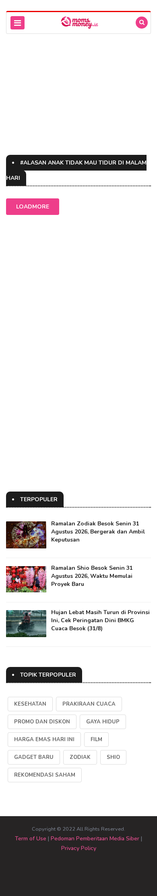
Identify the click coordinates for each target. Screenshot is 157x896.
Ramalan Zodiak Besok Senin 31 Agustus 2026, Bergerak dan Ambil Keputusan (98, 532)
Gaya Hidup (103, 721)
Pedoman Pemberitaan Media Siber (95, 838)
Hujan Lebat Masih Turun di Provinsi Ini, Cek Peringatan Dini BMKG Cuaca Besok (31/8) (100, 620)
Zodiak (80, 757)
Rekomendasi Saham (44, 775)
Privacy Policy (78, 848)
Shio (113, 757)
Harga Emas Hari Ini (44, 739)
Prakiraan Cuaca (89, 704)
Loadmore (32, 206)
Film (96, 739)
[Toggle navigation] (17, 22)
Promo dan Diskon (42, 721)
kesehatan (30, 704)
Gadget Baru (34, 757)
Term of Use (30, 838)
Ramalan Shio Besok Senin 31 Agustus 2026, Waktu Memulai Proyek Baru (92, 576)
